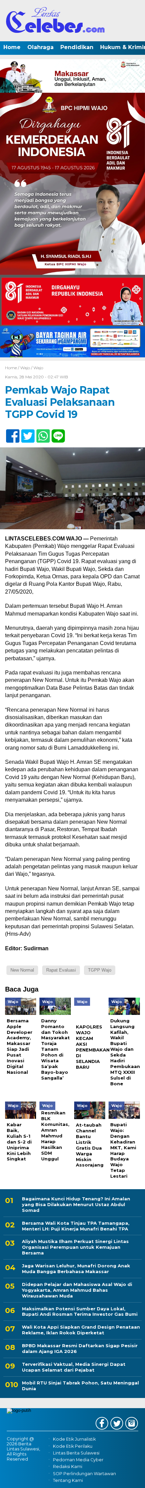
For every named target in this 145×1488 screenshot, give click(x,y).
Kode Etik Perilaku (72, 1446)
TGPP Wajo (99, 970)
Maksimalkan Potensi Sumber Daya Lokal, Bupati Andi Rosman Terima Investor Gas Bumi (80, 1311)
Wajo (25, 367)
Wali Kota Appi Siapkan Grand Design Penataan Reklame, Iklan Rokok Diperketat (81, 1329)
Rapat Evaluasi (61, 970)
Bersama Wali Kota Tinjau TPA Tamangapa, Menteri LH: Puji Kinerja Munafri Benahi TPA (75, 1225)
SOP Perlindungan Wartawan (84, 1473)
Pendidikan (76, 47)
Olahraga (40, 47)
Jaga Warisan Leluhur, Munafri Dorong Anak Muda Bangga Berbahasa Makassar (76, 1268)
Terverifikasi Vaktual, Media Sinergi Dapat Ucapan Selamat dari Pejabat (73, 1367)
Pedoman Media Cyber (78, 1459)
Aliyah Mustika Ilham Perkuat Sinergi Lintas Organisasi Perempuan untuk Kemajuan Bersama (75, 1247)
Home (12, 47)
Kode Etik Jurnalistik (74, 1439)
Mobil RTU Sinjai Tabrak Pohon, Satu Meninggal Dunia (80, 1385)
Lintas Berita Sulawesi (76, 1453)
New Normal (22, 970)
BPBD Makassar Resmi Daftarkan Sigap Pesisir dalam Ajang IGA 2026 (80, 1348)
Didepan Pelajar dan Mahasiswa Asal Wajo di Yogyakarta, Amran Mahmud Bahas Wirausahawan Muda (77, 1290)
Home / (12, 367)
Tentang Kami (68, 1480)
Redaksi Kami (67, 1466)
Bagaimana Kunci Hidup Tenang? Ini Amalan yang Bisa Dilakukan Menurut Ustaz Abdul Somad (76, 1204)
